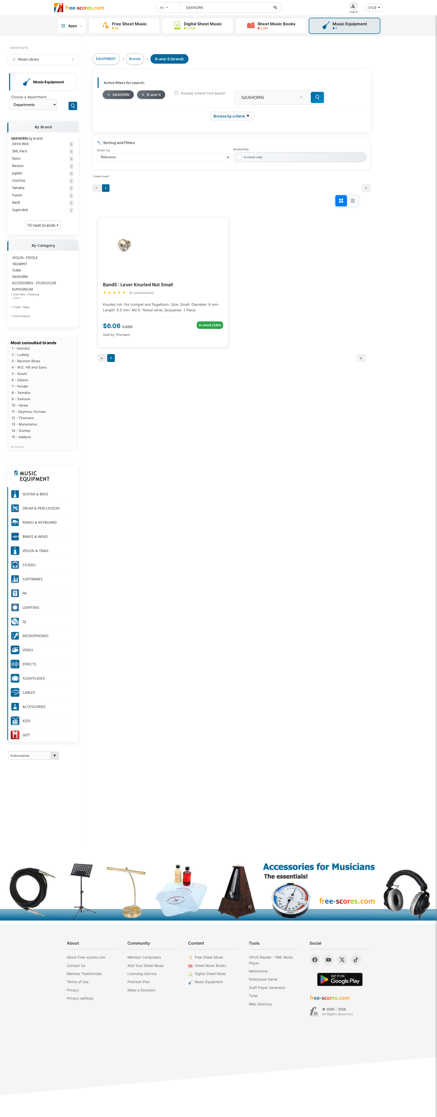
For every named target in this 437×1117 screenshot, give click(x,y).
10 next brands (42, 225)
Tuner (253, 995)
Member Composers (144, 957)
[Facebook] (315, 959)
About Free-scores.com (86, 957)
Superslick (42, 210)
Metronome (258, 971)
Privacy (73, 990)
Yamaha (42, 188)
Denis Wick (42, 143)
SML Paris (42, 151)
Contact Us (76, 965)
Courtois (42, 180)
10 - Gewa (20, 405)
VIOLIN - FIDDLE (25, 257)
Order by (103, 150)
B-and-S (154, 95)
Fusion (42, 195)
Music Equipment (209, 982)
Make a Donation (141, 990)
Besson (42, 166)
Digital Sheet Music (210, 973)
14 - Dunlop (21, 431)
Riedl (42, 202)
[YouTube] (328, 959)
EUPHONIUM (22, 289)
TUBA (16, 270)
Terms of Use (78, 982)
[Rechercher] (275, 8)
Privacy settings (80, 998)
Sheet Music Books (210, 965)
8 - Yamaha (21, 393)
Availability (241, 149)
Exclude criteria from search (203, 93)
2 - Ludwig (20, 355)
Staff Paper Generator (267, 987)
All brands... (18, 447)
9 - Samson (21, 399)
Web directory (260, 1004)
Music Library (28, 59)
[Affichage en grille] (341, 200)
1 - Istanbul (21, 348)
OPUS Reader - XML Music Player (271, 960)
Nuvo (42, 158)
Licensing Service (142, 973)
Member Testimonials (84, 973)
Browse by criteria (229, 116)
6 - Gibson (20, 380)
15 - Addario (21, 437)
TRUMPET (19, 264)
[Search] (73, 106)
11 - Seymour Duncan (29, 412)
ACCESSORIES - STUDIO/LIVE (34, 283)
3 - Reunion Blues (26, 361)
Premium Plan (138, 982)
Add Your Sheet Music (145, 965)
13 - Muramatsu (24, 424)
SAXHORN (20, 276)
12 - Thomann (23, 418)
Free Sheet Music (209, 957)
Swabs (16, 298)
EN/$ (372, 8)
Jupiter (42, 173)
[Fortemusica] (314, 1011)
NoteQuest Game (263, 979)
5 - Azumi (19, 374)
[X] (342, 959)
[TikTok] (356, 959)
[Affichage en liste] (353, 200)
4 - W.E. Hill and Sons (29, 367)
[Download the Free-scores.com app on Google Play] (340, 979)
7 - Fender (20, 386)
